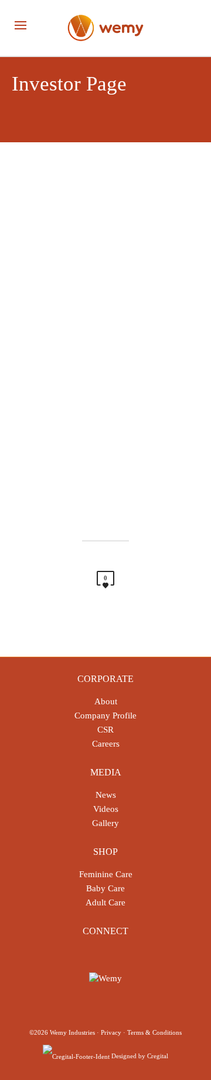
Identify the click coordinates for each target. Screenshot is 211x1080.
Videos (105, 809)
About (105, 701)
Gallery (105, 823)
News (106, 795)
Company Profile (105, 715)
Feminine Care (105, 874)
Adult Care (105, 902)
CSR (105, 729)
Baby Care (105, 888)
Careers (106, 743)
